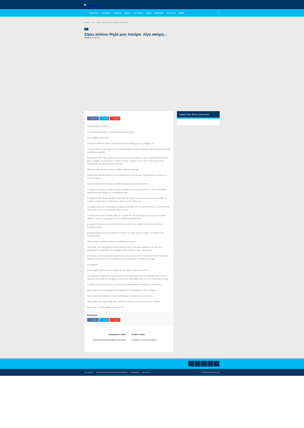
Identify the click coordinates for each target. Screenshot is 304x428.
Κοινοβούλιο (106, 13)
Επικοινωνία (171, 13)
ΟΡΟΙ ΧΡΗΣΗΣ (88, 372)
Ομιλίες (127, 13)
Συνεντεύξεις (138, 13)
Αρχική (86, 22)
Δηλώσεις (117, 13)
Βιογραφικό (93, 13)
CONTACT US (146, 372)
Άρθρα (148, 13)
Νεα (93, 22)
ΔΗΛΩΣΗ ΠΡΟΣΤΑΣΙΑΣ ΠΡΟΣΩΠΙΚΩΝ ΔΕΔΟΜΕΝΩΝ (112, 372)
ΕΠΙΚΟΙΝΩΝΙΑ (135, 372)
